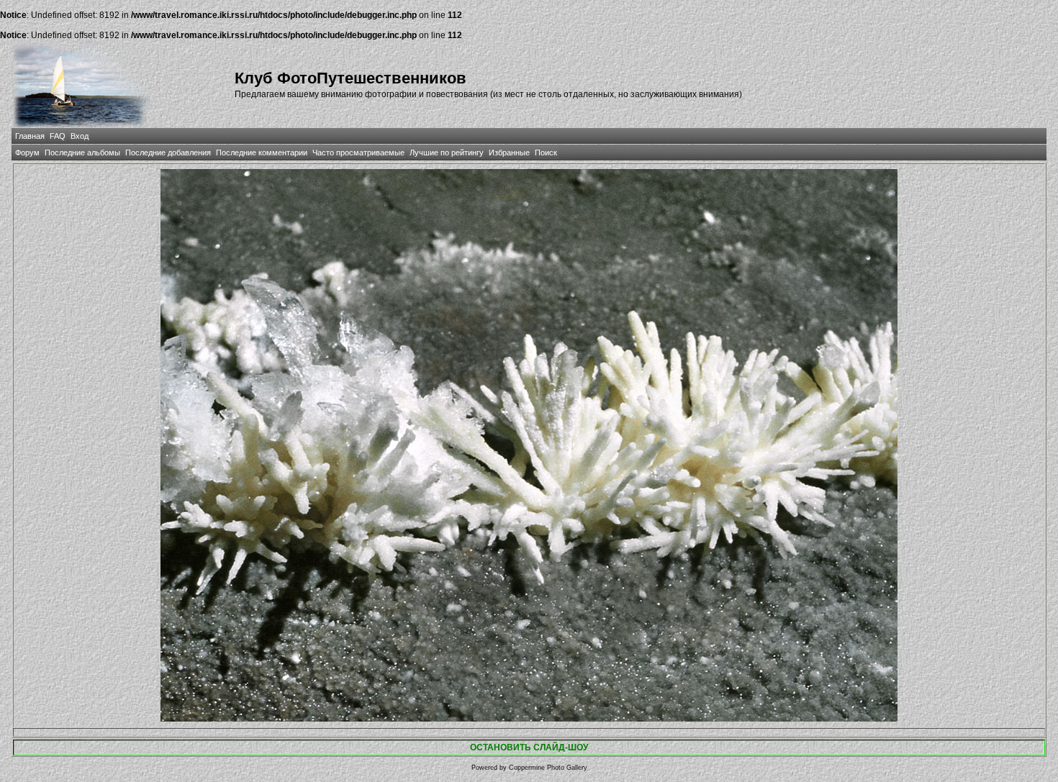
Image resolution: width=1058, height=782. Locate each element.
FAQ (57, 136)
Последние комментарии (261, 152)
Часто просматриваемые (358, 152)
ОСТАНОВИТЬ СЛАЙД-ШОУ (529, 747)
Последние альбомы (82, 152)
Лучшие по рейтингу (447, 152)
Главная (30, 136)
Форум (27, 152)
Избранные (509, 152)
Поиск (546, 152)
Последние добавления (168, 152)
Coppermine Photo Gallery (548, 767)
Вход (80, 136)
